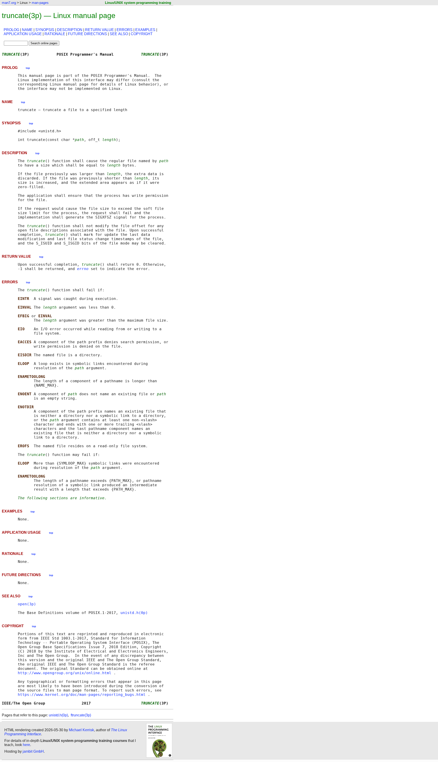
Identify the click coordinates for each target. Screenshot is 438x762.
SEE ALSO (119, 34)
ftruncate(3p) (81, 715)
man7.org (9, 3)
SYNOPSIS (44, 30)
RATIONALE (54, 34)
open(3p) (27, 604)
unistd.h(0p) (134, 613)
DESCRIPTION (69, 30)
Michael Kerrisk (81, 730)
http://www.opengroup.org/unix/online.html (64, 673)
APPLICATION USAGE (23, 34)
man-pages (40, 3)
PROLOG (11, 30)
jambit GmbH (33, 751)
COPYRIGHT (142, 34)
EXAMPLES (145, 30)
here (26, 745)
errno (83, 269)
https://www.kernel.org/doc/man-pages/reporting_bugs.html (82, 694)
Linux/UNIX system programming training (138, 3)
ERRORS (125, 30)
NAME (27, 30)
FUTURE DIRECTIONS (87, 34)
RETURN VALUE (99, 30)
